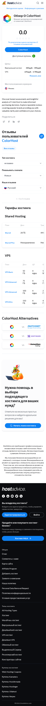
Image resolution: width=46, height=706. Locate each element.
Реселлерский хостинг (12, 654)
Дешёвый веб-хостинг (12, 630)
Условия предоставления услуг (16, 598)
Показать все (35, 76)
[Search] (38, 3)
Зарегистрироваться (14, 515)
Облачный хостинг (10, 645)
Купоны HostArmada (11, 681)
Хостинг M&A (21, 538)
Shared (8, 233)
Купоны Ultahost (9, 691)
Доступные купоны (23, 56)
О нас (4, 554)
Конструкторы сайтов (11, 659)
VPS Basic (9, 272)
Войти (37, 515)
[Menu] (42, 3)
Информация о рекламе (34, 8)
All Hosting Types (9, 610)
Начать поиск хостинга (24, 425)
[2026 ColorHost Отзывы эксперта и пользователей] (4, 122)
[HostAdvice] (12, 3)
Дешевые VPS (8, 640)
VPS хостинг (7, 635)
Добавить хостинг (10, 573)
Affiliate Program (9, 568)
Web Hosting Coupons (11, 672)
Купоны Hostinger (10, 686)
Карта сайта (7, 563)
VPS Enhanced (11, 282)
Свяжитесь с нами (10, 559)
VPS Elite (9, 302)
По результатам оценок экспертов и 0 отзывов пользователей (23, 43)
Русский (12, 188)
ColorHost (23, 49)
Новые (7, 175)
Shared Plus (10, 243)
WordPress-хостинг (10, 620)
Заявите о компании (11, 578)
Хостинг (5, 615)
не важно (8, 163)
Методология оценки (15, 8)
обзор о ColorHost (27, 15)
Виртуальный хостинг (11, 625)
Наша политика (9, 583)
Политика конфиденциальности (16, 593)
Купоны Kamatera (10, 677)
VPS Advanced (11, 292)
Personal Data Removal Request (15, 588)
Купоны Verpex (8, 696)
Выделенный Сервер (11, 649)
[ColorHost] (7, 18)
